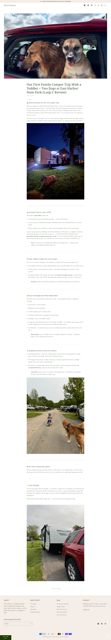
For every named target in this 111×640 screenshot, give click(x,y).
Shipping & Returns (35, 612)
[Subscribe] (30, 623)
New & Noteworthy (61, 615)
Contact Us (86, 609)
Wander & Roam (61, 606)
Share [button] (30, 99)
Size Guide (33, 609)
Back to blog (56, 589)
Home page (33, 604)
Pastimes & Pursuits (62, 609)
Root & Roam (49, 636)
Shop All (32, 606)
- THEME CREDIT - (55, 636)
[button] (105, 5)
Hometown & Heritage (62, 604)
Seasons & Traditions (62, 612)
